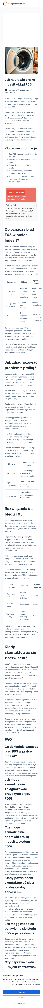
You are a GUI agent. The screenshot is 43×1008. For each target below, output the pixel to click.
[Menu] (39, 4)
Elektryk (12, 92)
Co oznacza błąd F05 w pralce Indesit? (20, 208)
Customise (21, 998)
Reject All (21, 1003)
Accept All (21, 992)
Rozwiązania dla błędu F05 (15, 213)
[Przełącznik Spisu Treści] (33, 205)
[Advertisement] (21, 31)
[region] (21, 990)
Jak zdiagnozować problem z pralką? (19, 211)
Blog (6, 92)
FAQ (7, 218)
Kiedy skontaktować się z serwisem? (19, 216)
